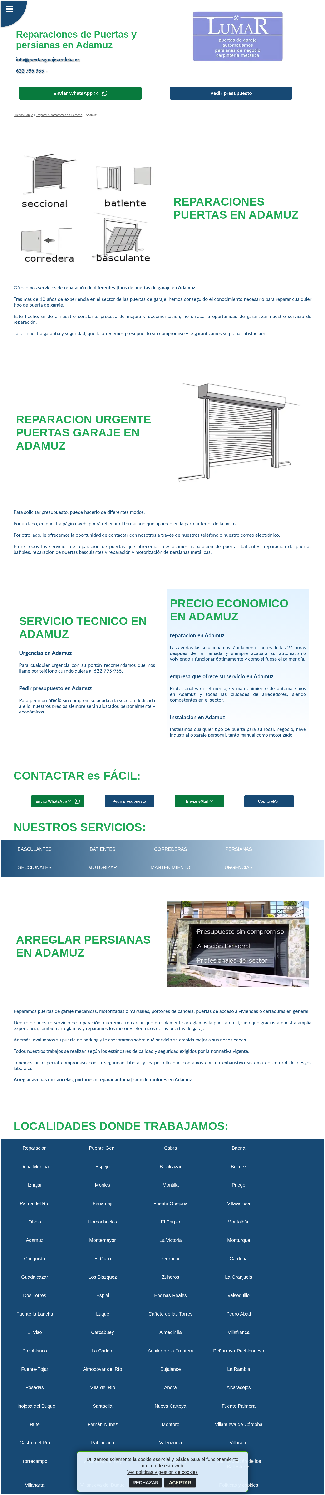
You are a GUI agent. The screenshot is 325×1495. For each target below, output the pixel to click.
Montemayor (102, 1240)
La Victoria (170, 1240)
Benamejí (103, 1203)
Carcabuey (102, 1332)
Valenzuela (170, 1442)
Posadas (34, 1387)
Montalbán (238, 1221)
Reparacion (35, 1148)
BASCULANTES (35, 849)
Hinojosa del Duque (34, 1406)
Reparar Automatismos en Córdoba (59, 115)
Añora (170, 1387)
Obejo (34, 1221)
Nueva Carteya (170, 1406)
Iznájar (35, 1185)
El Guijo (102, 1258)
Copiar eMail (269, 801)
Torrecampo (34, 1461)
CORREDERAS (170, 849)
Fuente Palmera (239, 1406)
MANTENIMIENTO (170, 867)
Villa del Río (102, 1387)
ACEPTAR (179, 1482)
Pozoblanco (34, 1350)
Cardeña (239, 1258)
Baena (238, 1148)
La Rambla (238, 1369)
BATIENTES (102, 849)
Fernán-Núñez (103, 1424)
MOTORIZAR (102, 867)
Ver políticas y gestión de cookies (162, 1472)
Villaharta (34, 1485)
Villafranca (239, 1332)
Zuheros (170, 1277)
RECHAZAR (145, 1482)
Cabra (170, 1148)
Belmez (238, 1166)
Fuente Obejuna (170, 1203)
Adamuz (34, 1240)
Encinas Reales (170, 1295)
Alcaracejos (239, 1387)
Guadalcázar (34, 1277)
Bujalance (170, 1369)
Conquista (34, 1258)
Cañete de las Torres (170, 1314)
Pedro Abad (238, 1314)
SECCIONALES (34, 867)
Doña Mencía (34, 1166)
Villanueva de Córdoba (238, 1424)
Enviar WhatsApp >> (76, 93)
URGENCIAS (238, 867)
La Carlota (102, 1350)
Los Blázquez (103, 1277)
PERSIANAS (238, 849)
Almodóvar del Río (102, 1369)
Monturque (238, 1240)
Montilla (170, 1185)
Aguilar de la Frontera (170, 1350)
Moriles (102, 1185)
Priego (238, 1185)
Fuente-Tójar (34, 1369)
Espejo (102, 1166)
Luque (102, 1314)
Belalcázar (171, 1166)
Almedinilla (170, 1332)
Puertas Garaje (23, 115)
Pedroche (170, 1258)
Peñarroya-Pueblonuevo (238, 1350)
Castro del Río (35, 1442)
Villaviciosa (238, 1203)
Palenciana (102, 1442)
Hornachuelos (102, 1221)
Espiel (102, 1295)
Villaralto (238, 1442)
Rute (35, 1424)
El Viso (34, 1332)
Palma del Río (34, 1203)
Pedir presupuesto (231, 93)
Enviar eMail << (199, 801)
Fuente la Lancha (34, 1314)
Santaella (102, 1406)
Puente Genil (102, 1148)
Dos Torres (34, 1295)
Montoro (170, 1424)
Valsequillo (238, 1295)
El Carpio (170, 1221)
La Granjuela (238, 1277)
